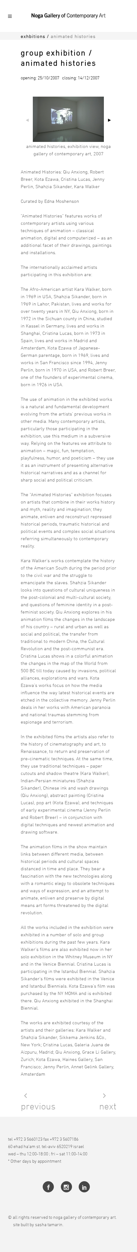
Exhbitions (33, 36)
